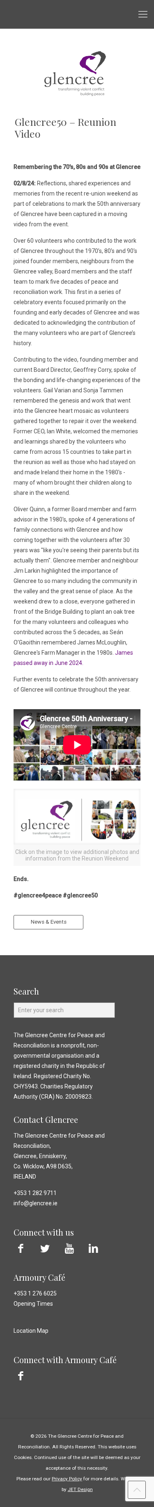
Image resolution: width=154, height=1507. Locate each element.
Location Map (31, 1330)
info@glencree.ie (35, 1203)
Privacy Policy (67, 1479)
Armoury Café (39, 1277)
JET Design (80, 1489)
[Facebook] (21, 1248)
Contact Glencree (46, 1119)
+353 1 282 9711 (35, 1193)
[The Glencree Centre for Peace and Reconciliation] (77, 14)
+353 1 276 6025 (35, 1293)
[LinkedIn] (93, 1248)
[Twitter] (45, 1248)
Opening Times (33, 1303)
